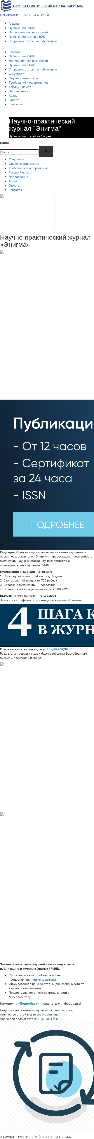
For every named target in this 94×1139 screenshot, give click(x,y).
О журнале (16, 73)
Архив (13, 95)
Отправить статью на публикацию (33, 41)
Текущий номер (20, 86)
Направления (18, 91)
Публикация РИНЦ (22, 28)
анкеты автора (44, 979)
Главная (15, 23)
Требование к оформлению (29, 82)
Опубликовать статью (24, 78)
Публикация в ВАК (22, 65)
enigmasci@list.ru (60, 649)
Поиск (4, 142)
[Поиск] (46, 151)
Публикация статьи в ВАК (27, 36)
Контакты (15, 104)
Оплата (14, 100)
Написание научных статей (28, 32)
